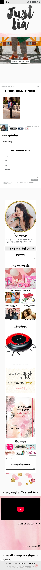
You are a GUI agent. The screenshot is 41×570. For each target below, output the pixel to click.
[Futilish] (31, 453)
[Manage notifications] (36, 565)
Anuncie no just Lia (19, 249)
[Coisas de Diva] (10, 447)
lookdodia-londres (20, 91)
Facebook (33, 2)
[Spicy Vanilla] (10, 453)
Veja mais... (9, 458)
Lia (11, 126)
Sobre (15, 564)
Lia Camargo (16, 567)
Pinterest (37, 2)
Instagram (30, 2)
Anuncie (31, 564)
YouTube (28, 2)
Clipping (22, 564)
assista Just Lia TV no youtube (20, 492)
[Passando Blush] (31, 447)
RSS (40, 2)
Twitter (35, 2)
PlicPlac (30, 567)
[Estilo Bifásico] (20, 453)
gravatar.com (7, 183)
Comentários (34, 126)
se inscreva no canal (30, 546)
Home (8, 564)
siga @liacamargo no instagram (21, 555)
